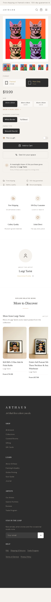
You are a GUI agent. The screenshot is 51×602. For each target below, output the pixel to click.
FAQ (7, 550)
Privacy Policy (26, 557)
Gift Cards (10, 447)
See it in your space (27, 155)
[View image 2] (15, 67)
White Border (10, 119)
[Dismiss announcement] (49, 3)
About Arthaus (11, 464)
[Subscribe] (41, 535)
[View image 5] (41, 67)
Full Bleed (23, 119)
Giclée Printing (11, 472)
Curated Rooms (12, 439)
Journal (8, 481)
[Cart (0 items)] (41, 9)
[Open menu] (46, 10)
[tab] (14, 83)
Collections (10, 434)
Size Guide (10, 477)
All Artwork (10, 430)
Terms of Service (12, 557)
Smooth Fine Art (11, 131)
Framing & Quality (13, 468)
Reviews (9, 506)
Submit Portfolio (12, 502)
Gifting (8, 443)
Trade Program (11, 510)
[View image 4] (32, 67)
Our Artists (10, 497)
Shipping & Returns (18, 550)
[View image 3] (24, 67)
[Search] (36, 9)
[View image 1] (6, 67)
